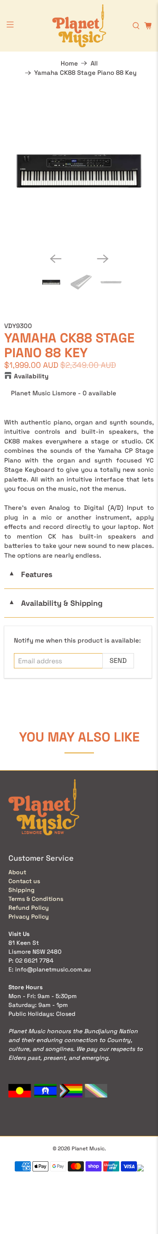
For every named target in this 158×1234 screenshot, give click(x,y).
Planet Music (88, 1148)
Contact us (24, 881)
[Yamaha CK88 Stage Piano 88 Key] (79, 171)
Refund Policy (28, 907)
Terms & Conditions (35, 899)
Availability (31, 376)
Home (69, 63)
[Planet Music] (79, 25)
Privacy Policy (28, 916)
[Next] (102, 258)
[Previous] (55, 258)
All (94, 63)
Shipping (21, 890)
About (17, 872)
